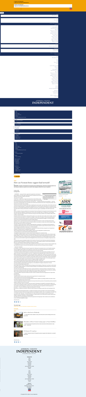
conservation (24, 306)
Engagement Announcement (54, 75)
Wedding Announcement (54, 31)
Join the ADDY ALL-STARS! (54, 23)
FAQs (57, 18)
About (57, 14)
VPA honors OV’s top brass (30, 331)
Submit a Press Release (55, 40)
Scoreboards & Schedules (19, 120)
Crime (16, 111)
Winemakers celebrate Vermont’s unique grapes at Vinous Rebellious (40, 321)
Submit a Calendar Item (54, 39)
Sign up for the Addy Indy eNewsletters (22, 2)
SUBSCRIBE (17, 176)
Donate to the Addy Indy (19, 1)
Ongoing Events (17, 134)
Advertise (56, 43)
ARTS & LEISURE (17, 126)
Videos (16, 112)
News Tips (56, 29)
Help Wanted (17, 129)
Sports (29, 359)
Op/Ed (29, 360)
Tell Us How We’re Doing (54, 28)
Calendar (29, 365)
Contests (57, 25)
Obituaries (29, 362)
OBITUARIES (17, 127)
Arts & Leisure (29, 361)
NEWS (16, 142)
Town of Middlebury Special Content (20, 117)
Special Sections (55, 50)
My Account (56, 54)
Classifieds (29, 363)
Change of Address (55, 35)
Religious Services (18, 136)
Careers (57, 21)
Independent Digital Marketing (53, 46)
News (15, 180)
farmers (35, 306)
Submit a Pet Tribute (55, 41)
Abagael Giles (16, 306)
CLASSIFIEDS (17, 128)
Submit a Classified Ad (55, 36)
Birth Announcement (55, 34)
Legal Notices (17, 131)
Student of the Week (18, 114)
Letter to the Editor (18, 124)
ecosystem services (30, 306)
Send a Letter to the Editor (54, 30)
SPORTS (16, 119)
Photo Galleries (17, 113)
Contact (57, 17)
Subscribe (29, 367)
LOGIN (2, 12)
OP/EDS (16, 122)
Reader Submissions (55, 69)
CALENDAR (16, 133)
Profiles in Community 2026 (54, 95)
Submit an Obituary (55, 37)
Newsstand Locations (55, 15)
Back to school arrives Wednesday (31, 312)
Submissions (56, 24)
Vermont (20, 306)
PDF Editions (56, 48)
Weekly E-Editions (55, 49)
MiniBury (16, 148)
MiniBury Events (17, 138)
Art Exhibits (17, 135)
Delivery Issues (56, 62)
